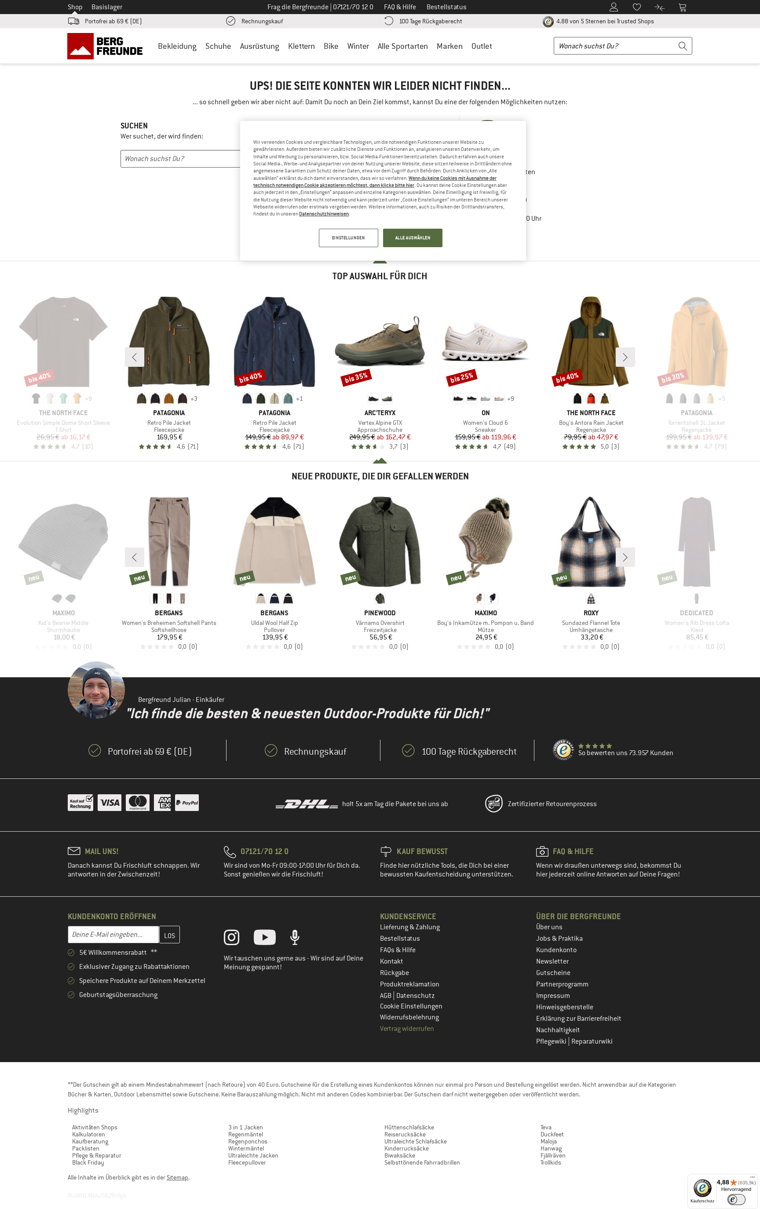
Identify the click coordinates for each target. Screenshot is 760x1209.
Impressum (553, 995)
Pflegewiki (552, 1041)
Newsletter (552, 961)
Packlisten (85, 1148)
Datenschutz (415, 995)
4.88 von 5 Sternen (604, 21)
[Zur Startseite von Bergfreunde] (108, 45)
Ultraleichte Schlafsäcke (415, 1141)
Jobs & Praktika (559, 938)
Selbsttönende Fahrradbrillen (422, 1162)
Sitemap (177, 1177)
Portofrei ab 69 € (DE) (113, 21)
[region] (383, 191)
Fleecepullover (247, 1162)
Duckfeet (552, 1134)
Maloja (549, 1141)
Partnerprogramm (562, 984)
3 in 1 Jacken (245, 1127)
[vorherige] (134, 357)
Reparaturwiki (592, 1041)
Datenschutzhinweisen (324, 214)
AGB (386, 995)
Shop (75, 7)
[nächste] (625, 357)
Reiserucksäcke (405, 1134)
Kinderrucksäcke (406, 1148)
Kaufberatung (90, 1141)
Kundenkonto (556, 950)
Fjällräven (553, 1155)
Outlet (481, 46)
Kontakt (391, 961)
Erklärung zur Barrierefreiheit (578, 1018)
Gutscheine (553, 972)
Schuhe (218, 46)
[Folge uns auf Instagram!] (238, 939)
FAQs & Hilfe (398, 950)
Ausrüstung (259, 46)
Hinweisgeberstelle (564, 1007)
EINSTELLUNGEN (348, 238)
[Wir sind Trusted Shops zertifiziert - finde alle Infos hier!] (564, 750)
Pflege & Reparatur (96, 1155)
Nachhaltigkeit (558, 1030)
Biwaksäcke (399, 1155)
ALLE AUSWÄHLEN (413, 238)
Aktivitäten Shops (94, 1127)
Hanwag (551, 1148)
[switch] (736, 1199)
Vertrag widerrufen (407, 1028)
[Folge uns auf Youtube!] (271, 939)
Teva (546, 1127)
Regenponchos (247, 1141)
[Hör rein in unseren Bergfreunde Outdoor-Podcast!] (301, 939)
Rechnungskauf (262, 21)
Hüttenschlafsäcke (409, 1127)
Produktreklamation (409, 984)
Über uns (549, 927)
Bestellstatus (400, 938)
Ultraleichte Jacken (253, 1155)
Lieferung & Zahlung (410, 927)
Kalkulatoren (88, 1134)
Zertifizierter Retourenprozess (552, 804)
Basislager (106, 7)
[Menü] (752, 1179)
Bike (331, 46)
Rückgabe (394, 972)
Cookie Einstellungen (411, 1006)
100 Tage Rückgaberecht (430, 21)
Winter (358, 46)
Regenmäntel (245, 1134)
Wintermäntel (246, 1148)
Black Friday (88, 1162)
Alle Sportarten (403, 46)
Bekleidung (177, 46)
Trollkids (551, 1162)
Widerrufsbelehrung (409, 1017)
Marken (450, 46)
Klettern (301, 46)
